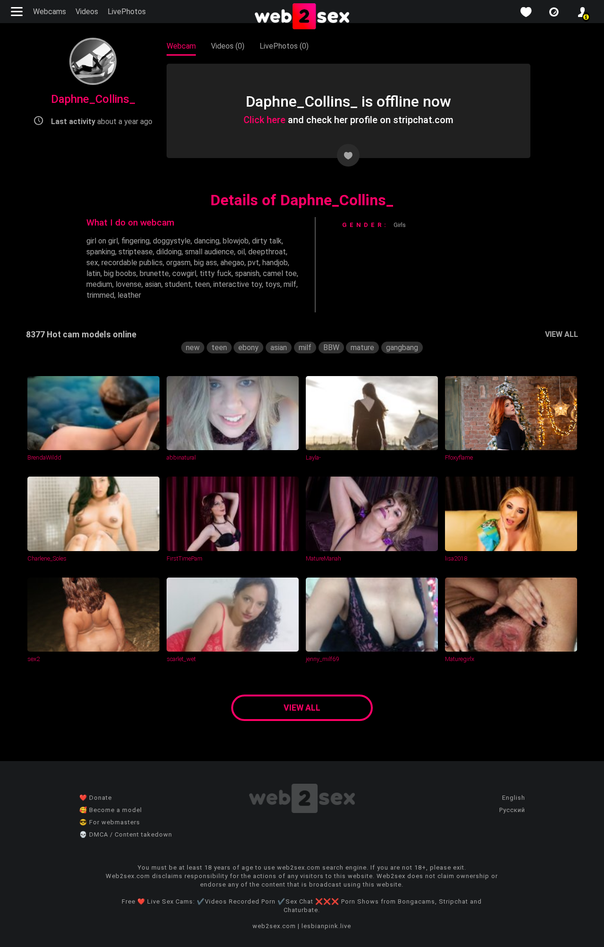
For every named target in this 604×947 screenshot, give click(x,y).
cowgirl (184, 273)
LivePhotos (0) (284, 46)
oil (241, 251)
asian (153, 284)
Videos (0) (227, 46)
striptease (135, 251)
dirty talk (267, 240)
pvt (253, 262)
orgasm (178, 262)
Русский (512, 809)
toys (272, 284)
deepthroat (267, 251)
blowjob (236, 240)
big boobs (120, 273)
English (513, 797)
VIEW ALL (561, 334)
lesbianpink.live (326, 926)
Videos (87, 11)
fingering (135, 240)
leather (129, 295)
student (178, 284)
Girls (400, 224)
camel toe (280, 273)
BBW (331, 347)
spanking (100, 251)
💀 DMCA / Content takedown (125, 834)
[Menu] (18, 11)
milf (290, 284)
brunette (154, 273)
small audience (209, 251)
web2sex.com (274, 926)
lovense (129, 284)
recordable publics (132, 262)
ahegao (232, 262)
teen (202, 284)
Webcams (49, 11)
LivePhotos (127, 11)
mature (362, 347)
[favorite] (526, 12)
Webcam (181, 46)
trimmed (100, 295)
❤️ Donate (95, 797)
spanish (247, 273)
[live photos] (554, 12)
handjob (275, 262)
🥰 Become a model (110, 809)
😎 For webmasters (109, 822)
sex (92, 262)
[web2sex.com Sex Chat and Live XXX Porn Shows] (302, 17)
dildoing (169, 251)
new (193, 347)
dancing (206, 240)
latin (93, 273)
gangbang (402, 347)
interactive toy (237, 284)
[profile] (582, 12)
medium (99, 284)
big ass (205, 262)
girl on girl (102, 240)
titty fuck (216, 273)
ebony (248, 347)
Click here (264, 120)
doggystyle (172, 240)
